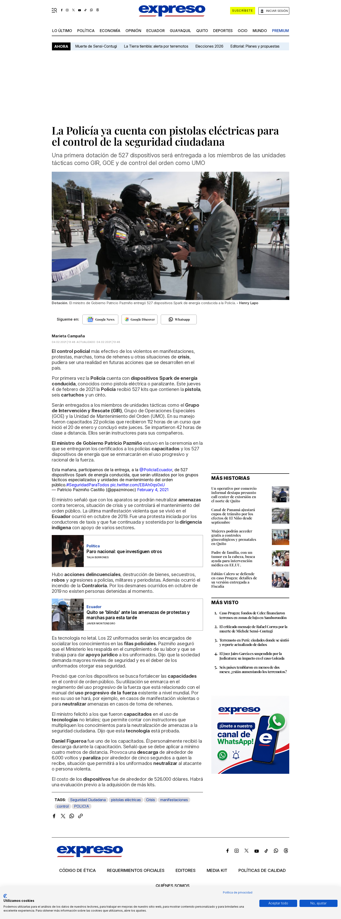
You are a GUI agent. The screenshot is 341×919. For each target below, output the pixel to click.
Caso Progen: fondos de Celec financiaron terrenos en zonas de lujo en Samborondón (252, 615)
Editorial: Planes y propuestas (255, 46)
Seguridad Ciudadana (88, 799)
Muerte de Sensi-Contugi (96, 46)
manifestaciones (174, 799)
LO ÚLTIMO (62, 31)
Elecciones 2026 (209, 46)
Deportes (223, 31)
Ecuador (155, 31)
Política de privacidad (237, 892)
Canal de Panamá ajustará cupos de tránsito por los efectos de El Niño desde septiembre (233, 516)
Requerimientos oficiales (135, 870)
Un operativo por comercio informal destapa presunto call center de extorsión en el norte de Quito (234, 494)
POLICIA (81, 806)
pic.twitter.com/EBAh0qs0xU (137, 484)
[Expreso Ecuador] (90, 855)
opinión (133, 31)
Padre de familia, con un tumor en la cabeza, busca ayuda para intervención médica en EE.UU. (233, 558)
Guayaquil (180, 31)
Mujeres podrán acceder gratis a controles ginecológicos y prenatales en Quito (233, 537)
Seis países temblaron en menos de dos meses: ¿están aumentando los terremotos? (253, 669)
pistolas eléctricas (126, 799)
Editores (186, 870)
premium (280, 31)
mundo (260, 31)
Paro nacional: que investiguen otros (124, 551)
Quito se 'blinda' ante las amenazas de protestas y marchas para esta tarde (138, 615)
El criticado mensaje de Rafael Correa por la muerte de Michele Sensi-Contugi (253, 628)
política (86, 31)
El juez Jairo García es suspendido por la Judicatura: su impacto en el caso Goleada (251, 655)
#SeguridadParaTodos (87, 484)
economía (110, 31)
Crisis (150, 799)
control (63, 806)
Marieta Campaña (68, 336)
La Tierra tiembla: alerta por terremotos (156, 46)
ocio (243, 31)
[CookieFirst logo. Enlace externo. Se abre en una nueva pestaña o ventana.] (5, 896)
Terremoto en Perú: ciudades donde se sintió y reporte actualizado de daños (254, 642)
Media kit (217, 870)
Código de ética (77, 870)
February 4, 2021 (152, 489)
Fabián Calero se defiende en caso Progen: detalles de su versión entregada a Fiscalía (234, 580)
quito (202, 31)
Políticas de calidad (262, 870)
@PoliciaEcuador (155, 469)
